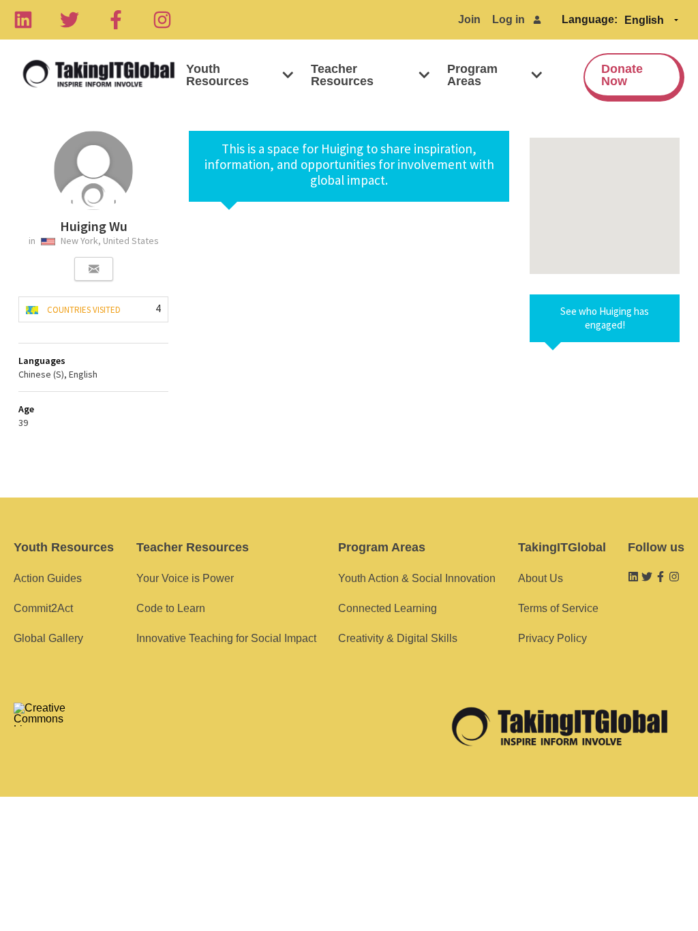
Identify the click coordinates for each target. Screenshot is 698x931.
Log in (508, 19)
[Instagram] (162, 19)
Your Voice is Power (185, 578)
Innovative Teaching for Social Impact (226, 638)
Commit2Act (43, 608)
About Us (540, 578)
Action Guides (48, 578)
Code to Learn (170, 608)
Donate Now (622, 75)
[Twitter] (69, 19)
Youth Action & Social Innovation (417, 578)
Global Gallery (48, 638)
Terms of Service (558, 608)
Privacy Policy (552, 638)
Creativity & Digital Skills (397, 638)
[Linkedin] (23, 19)
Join (469, 19)
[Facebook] (115, 19)
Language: (590, 19)
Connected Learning (387, 608)
